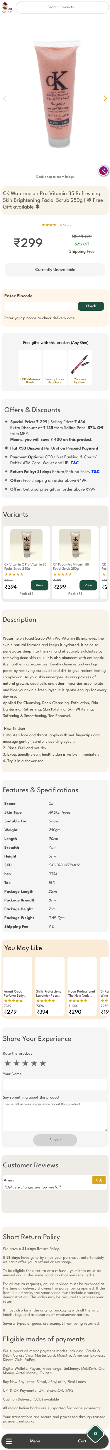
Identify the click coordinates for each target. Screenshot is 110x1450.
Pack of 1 (26, 594)
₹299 (59, 587)
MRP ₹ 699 (82, 236)
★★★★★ (13, 575)
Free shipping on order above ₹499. (49, 481)
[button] (105, 98)
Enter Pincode (18, 296)
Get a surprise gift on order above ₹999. (53, 489)
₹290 (75, 1012)
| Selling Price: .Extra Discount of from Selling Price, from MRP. (57, 431)
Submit (55, 1140)
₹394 (10, 587)
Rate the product (17, 1054)
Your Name (12, 1074)
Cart (82, 1441)
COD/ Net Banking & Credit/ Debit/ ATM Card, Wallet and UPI (53, 460)
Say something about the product (31, 1097)
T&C (75, 463)
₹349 (7, 1006)
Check (91, 306)
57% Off (82, 244)
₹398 (40, 1006)
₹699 (8, 580)
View (39, 585)
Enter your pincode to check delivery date (39, 318)
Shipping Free (81, 252)
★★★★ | (56, 225)
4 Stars (66, 225)
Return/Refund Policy (55, 472)
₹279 (10, 1012)
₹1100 (72, 1006)
